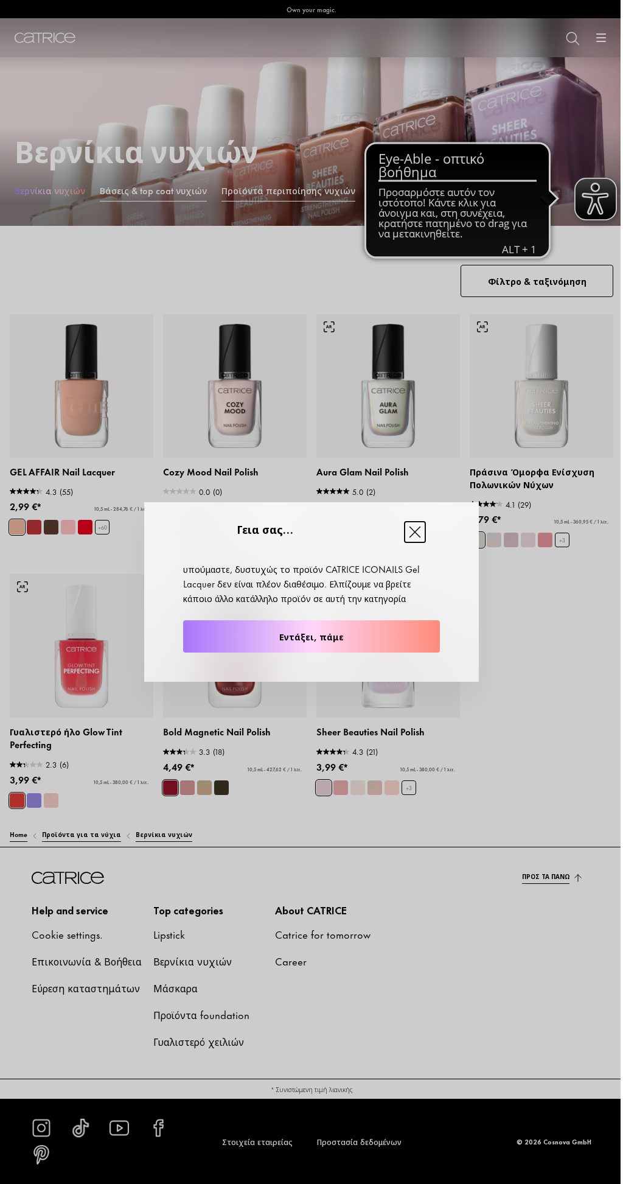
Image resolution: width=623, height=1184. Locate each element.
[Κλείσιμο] (415, 532)
